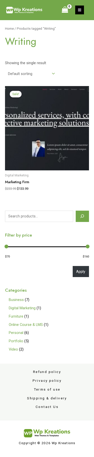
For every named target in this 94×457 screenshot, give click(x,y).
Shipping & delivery (47, 398)
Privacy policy (47, 380)
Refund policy (47, 372)
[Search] (82, 216)
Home (9, 28)
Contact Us (47, 407)
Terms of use (47, 389)
